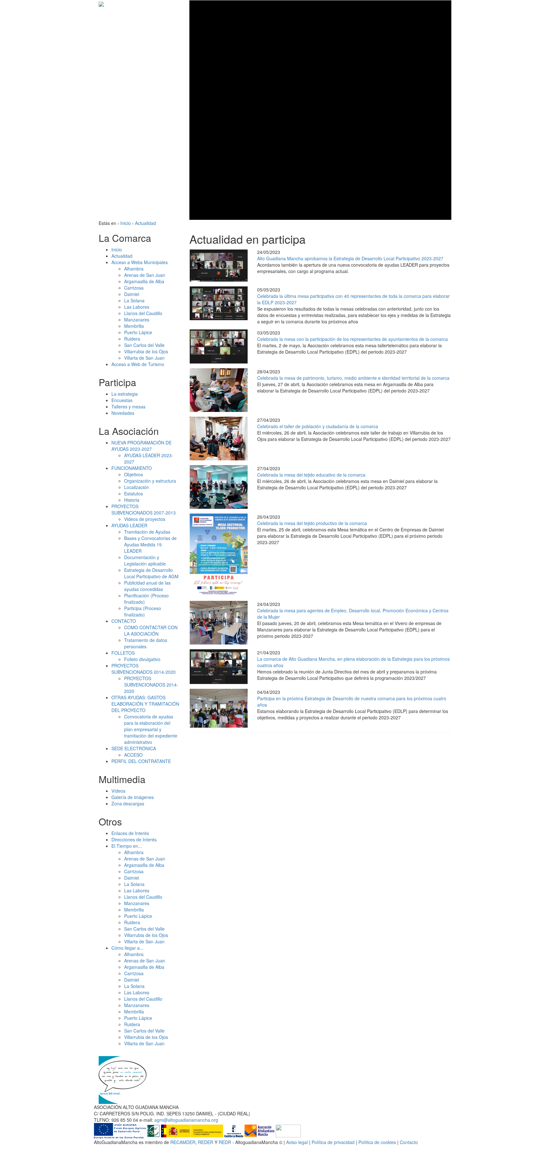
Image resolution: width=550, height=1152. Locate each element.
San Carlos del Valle (144, 345)
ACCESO (133, 755)
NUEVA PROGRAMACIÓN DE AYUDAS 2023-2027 (141, 445)
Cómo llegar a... (127, 948)
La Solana (134, 300)
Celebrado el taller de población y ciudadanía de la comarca (317, 426)
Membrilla (134, 326)
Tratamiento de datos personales (145, 643)
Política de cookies (377, 1142)
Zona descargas (127, 803)
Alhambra (134, 268)
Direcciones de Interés (134, 839)
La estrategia (124, 394)
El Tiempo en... (126, 846)
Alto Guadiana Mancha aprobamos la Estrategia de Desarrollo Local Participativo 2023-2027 (350, 258)
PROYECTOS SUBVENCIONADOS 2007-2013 (143, 509)
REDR (225, 1142)
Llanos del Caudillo (143, 313)
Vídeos (118, 791)
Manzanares (136, 319)
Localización (136, 487)
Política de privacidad (333, 1142)
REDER (205, 1142)
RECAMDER (182, 1142)
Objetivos (133, 474)
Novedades (122, 413)
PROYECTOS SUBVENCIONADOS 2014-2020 (143, 668)
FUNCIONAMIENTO (131, 468)
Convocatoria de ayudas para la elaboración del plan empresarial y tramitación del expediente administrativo (150, 729)
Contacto (409, 1142)
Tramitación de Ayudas (147, 532)
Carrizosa (134, 287)
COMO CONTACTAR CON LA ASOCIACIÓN (151, 630)
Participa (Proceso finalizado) (142, 611)
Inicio (116, 249)
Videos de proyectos (144, 519)
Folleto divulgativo (142, 659)
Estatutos (133, 493)
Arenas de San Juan (144, 275)
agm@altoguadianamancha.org (186, 1120)
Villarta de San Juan (144, 358)
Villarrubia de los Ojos (146, 351)
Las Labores (136, 307)
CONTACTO (123, 621)
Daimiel (131, 294)
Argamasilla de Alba (144, 281)
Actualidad (121, 256)
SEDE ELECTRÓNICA (133, 748)
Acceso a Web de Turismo (137, 364)
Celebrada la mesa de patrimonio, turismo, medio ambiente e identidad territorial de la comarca (353, 378)
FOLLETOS (123, 653)
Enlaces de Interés (130, 833)
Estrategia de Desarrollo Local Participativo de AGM (151, 573)
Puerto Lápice (138, 332)
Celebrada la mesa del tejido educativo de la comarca (311, 475)
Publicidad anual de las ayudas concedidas (147, 586)
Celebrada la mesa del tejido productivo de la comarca (312, 523)
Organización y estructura (150, 481)
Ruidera (132, 338)
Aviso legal (297, 1142)
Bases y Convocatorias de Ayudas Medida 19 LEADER (150, 544)
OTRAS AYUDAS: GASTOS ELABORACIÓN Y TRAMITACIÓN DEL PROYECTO (145, 703)
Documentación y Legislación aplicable (145, 560)
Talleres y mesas (128, 406)
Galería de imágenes (132, 797)
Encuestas (121, 400)
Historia (131, 500)
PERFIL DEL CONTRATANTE (141, 761)
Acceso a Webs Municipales (139, 262)
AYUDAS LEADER (129, 525)
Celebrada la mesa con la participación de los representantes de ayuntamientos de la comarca (352, 339)
